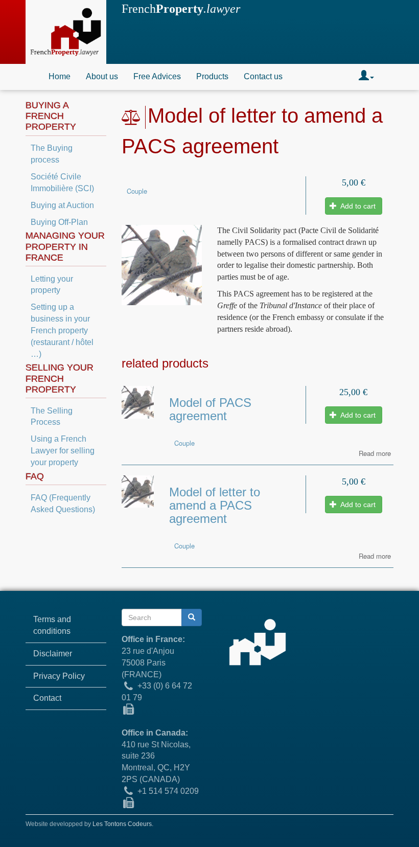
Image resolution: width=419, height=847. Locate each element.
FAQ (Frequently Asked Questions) (63, 503)
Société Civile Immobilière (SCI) (62, 182)
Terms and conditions (52, 625)
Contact (47, 698)
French (181, 8)
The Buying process (52, 154)
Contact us (263, 76)
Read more (375, 453)
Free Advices (157, 76)
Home (60, 76)
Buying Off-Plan (59, 222)
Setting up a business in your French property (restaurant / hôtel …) (62, 330)
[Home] (66, 32)
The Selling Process (52, 416)
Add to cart (357, 206)
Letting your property (52, 284)
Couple (137, 191)
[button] (366, 76)
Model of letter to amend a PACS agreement (214, 505)
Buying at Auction (62, 205)
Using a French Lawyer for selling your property (63, 450)
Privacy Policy (59, 676)
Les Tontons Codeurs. (122, 824)
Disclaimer (52, 653)
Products (212, 76)
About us (102, 76)
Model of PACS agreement (210, 409)
